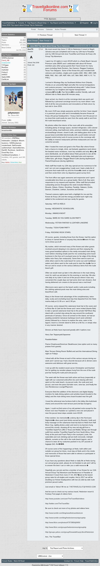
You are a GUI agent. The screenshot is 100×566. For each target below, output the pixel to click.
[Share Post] (89, 46)
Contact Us (68, 561)
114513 (95, 46)
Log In (95, 23)
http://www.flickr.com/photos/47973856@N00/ (62, 522)
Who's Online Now (9, 135)
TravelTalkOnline (8, 23)
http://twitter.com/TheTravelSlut (57, 503)
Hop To (45, 548)
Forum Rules (7, 561)
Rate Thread (45, 41)
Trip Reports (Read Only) (37, 23)
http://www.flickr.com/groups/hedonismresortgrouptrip (65, 527)
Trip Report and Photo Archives (62, 23)
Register (85, 23)
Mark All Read (19, 561)
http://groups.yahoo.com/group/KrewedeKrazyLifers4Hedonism (69, 532)
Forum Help (78, 561)
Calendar (49, 29)
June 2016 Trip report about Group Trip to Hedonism (50, 46)
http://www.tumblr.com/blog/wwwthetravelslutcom (64, 513)
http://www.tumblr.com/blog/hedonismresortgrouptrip (65, 518)
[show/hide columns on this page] (96, 29)
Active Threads (60, 29)
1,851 (9, 120)
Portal (33, 29)
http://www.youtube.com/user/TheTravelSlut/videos (64, 499)
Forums (21, 23)
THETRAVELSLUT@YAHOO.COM (82, 487)
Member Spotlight (9, 84)
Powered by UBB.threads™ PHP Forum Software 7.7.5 (50, 565)
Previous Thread (45, 35)
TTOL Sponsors (50, 19)
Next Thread (80, 35)
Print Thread (33, 41)
